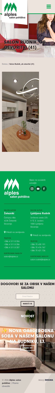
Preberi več (28, 348)
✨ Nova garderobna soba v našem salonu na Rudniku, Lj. (27, 336)
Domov (5, 64)
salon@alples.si (11, 256)
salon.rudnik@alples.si (40, 259)
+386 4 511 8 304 (11, 241)
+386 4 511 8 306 (11, 244)
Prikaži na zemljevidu (15, 232)
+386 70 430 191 (37, 244)
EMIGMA (49, 380)
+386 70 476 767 (37, 247)
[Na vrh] (27, 391)
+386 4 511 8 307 (11, 247)
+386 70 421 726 (37, 250)
